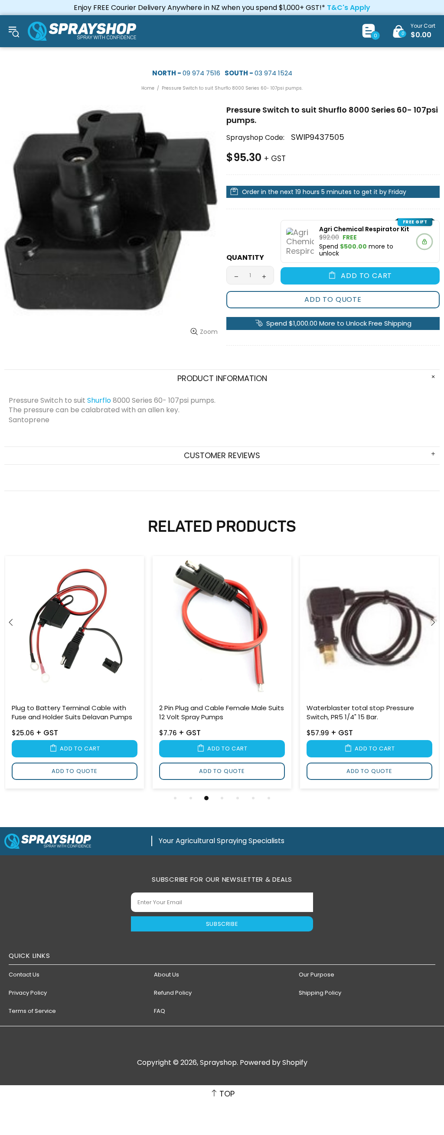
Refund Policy (173, 993)
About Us (166, 974)
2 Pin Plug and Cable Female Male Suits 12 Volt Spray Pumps (221, 712)
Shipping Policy (320, 993)
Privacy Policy (28, 993)
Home (147, 88)
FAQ (159, 1011)
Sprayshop (82, 31)
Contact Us (24, 974)
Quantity (245, 257)
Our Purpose (316, 974)
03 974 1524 (273, 73)
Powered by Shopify (273, 1062)
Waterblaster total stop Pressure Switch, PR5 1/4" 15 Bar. (360, 712)
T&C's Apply (348, 8)
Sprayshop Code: (255, 137)
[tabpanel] (74, 674)
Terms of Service (32, 1011)
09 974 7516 (201, 73)
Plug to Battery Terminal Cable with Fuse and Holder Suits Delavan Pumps (72, 712)
